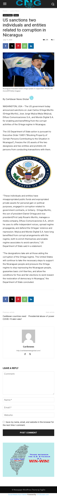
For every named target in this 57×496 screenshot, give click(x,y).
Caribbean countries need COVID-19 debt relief (14, 317)
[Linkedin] (31, 46)
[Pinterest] (18, 46)
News (16, 15)
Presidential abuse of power (41, 316)
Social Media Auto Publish (17, 494)
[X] (12, 46)
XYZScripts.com (43, 494)
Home (5, 11)
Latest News (15, 11)
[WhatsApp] (24, 46)
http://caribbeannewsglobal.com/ (28, 351)
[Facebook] (5, 46)
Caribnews (28, 346)
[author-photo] (28, 343)
